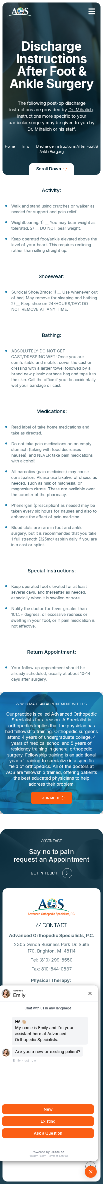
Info (25, 146)
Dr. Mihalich (80, 109)
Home (10, 146)
